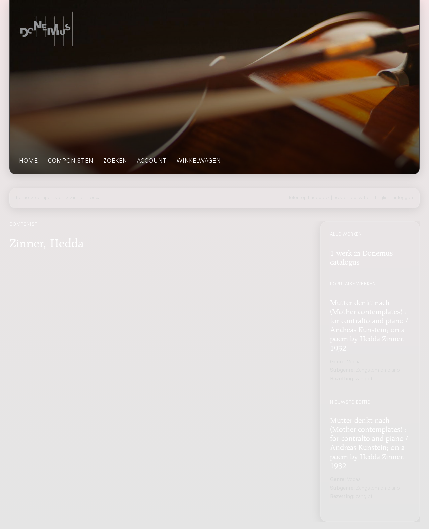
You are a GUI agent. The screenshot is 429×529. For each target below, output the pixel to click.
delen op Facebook (308, 198)
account (152, 161)
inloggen (403, 198)
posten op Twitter (352, 198)
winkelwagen (199, 161)
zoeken (115, 161)
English (382, 198)
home (28, 161)
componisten (70, 161)
